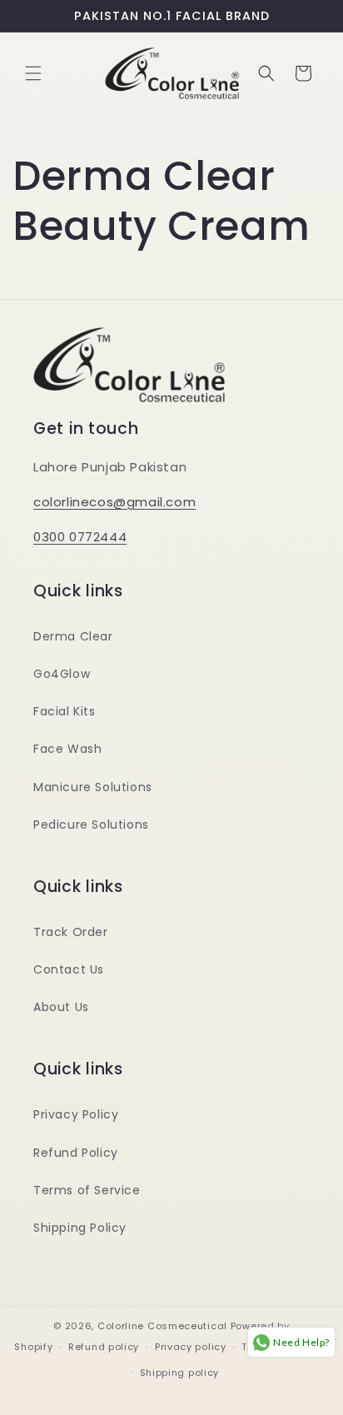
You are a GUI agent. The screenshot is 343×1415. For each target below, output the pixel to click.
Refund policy (103, 1346)
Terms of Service (87, 1190)
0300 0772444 (80, 537)
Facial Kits (64, 711)
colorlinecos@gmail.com (114, 502)
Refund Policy (75, 1152)
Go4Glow (61, 673)
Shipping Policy (80, 1227)
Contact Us (68, 969)
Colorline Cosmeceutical (162, 1326)
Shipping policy (180, 1372)
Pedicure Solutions (91, 824)
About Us (61, 1007)
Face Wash (67, 748)
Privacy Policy (75, 1114)
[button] (33, 73)
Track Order (70, 932)
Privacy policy (190, 1346)
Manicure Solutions (92, 787)
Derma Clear (73, 636)
